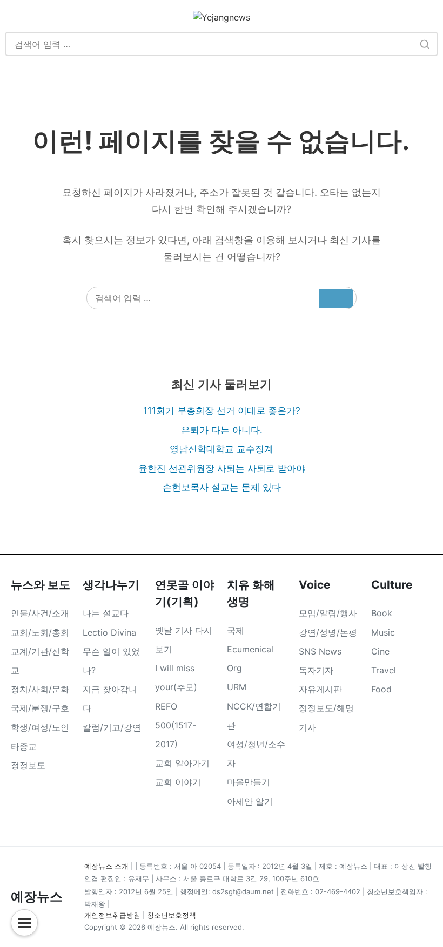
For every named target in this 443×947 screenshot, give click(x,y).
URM (236, 687)
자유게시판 (320, 689)
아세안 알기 (250, 801)
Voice (315, 584)
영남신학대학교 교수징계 (221, 449)
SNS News (320, 651)
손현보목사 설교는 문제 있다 (222, 487)
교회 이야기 (178, 781)
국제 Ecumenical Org (250, 649)
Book (381, 613)
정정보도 (28, 765)
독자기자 (316, 670)
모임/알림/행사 (328, 613)
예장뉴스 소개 (106, 866)
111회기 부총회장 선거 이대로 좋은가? (221, 410)
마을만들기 (248, 781)
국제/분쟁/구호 (40, 708)
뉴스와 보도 (40, 584)
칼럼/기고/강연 (112, 727)
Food (381, 689)
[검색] (424, 44)
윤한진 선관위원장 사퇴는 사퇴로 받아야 (221, 468)
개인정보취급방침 (112, 915)
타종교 (24, 746)
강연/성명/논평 (328, 632)
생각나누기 (111, 584)
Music (383, 632)
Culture (392, 584)
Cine (380, 651)
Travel (383, 670)
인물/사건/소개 (40, 613)
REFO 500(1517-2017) (175, 725)
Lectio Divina (109, 632)
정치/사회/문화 (40, 689)
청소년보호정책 (171, 915)
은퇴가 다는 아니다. (222, 430)
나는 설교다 (106, 613)
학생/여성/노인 (40, 727)
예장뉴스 (37, 896)
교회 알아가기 (182, 763)
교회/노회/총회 (40, 632)
